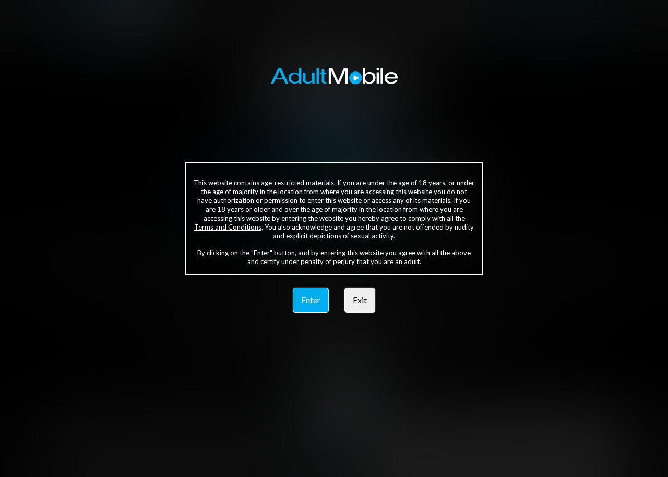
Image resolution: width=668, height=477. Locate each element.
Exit (360, 300)
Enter (310, 300)
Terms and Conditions (227, 227)
